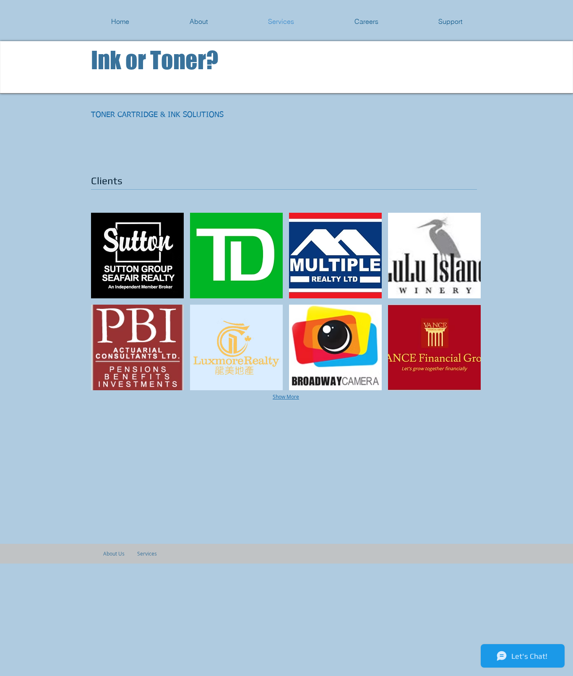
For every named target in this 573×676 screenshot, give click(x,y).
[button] (137, 255)
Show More (286, 396)
